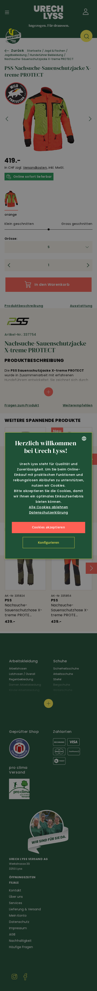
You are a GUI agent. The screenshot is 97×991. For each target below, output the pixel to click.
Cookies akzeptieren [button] (48, 527)
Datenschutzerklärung (48, 512)
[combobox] (84, 438)
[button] (48, 543)
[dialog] (48, 495)
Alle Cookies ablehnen (48, 507)
